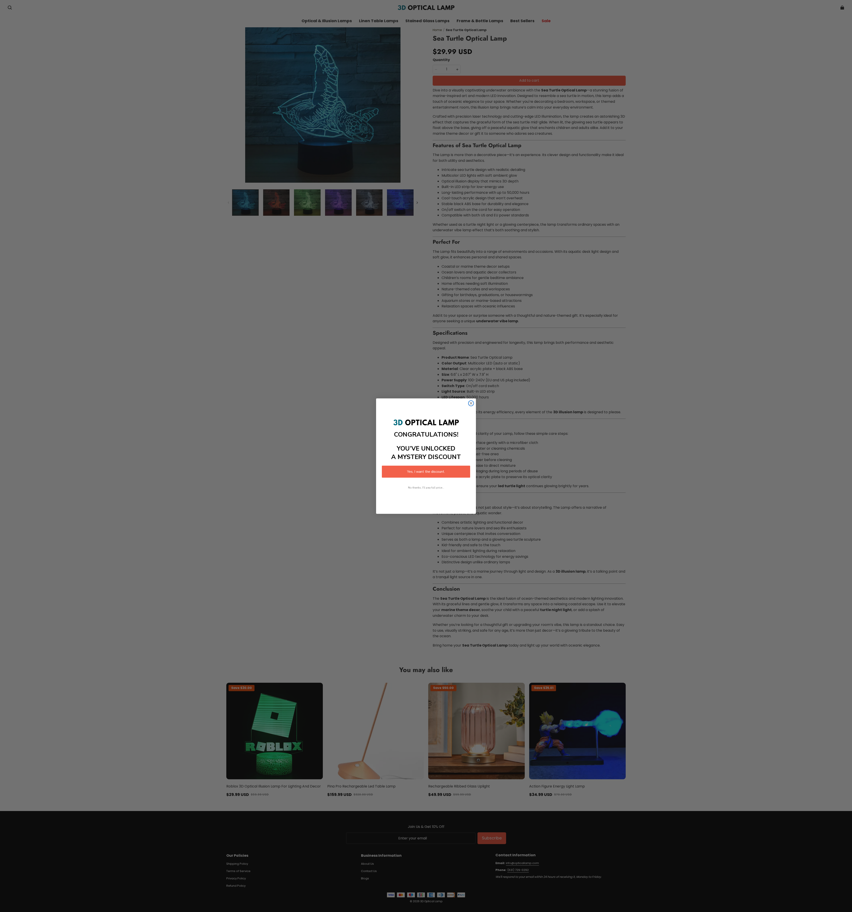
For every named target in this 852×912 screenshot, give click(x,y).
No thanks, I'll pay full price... (426, 487)
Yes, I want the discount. (426, 471)
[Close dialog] (471, 403)
